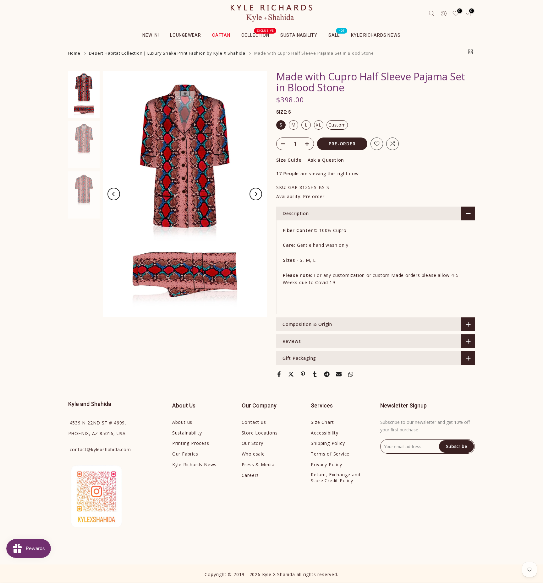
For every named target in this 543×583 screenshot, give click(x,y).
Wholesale (253, 454)
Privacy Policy (326, 464)
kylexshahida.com (100, 449)
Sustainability (298, 35)
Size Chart (322, 422)
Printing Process (190, 443)
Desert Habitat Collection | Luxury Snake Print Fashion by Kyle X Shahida (167, 53)
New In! (150, 35)
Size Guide (288, 160)
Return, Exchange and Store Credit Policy (335, 478)
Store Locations (260, 433)
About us (182, 422)
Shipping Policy (328, 443)
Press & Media (258, 464)
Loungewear (185, 35)
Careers (250, 475)
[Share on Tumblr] (315, 374)
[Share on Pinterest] (303, 374)
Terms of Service (330, 454)
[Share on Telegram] (327, 374)
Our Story (252, 443)
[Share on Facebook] (279, 374)
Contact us (254, 422)
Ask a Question (326, 160)
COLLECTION (257, 34)
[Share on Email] (339, 374)
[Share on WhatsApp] (351, 374)
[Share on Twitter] (291, 374)
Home (74, 53)
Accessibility (324, 433)
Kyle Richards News (375, 35)
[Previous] (113, 194)
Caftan (221, 35)
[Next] (256, 194)
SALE (336, 34)
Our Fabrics (185, 454)
